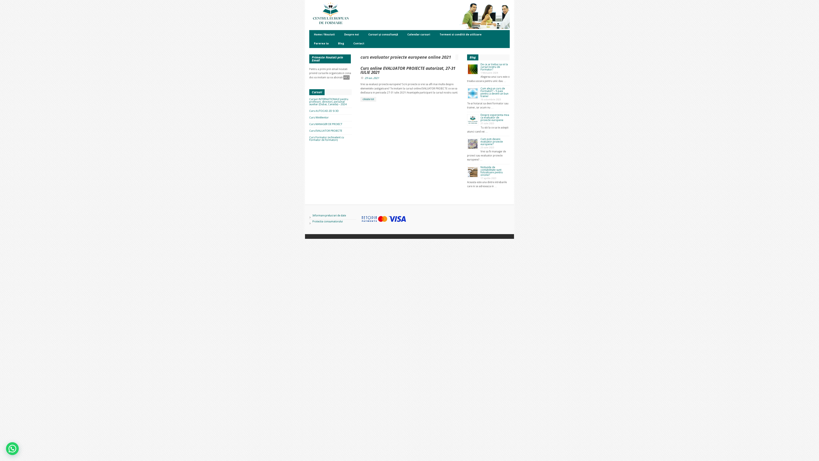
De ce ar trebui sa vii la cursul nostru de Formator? (494, 67)
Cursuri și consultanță (383, 34)
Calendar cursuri (418, 34)
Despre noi (351, 34)
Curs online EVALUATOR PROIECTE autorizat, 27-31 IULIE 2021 (407, 70)
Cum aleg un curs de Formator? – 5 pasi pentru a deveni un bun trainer (494, 92)
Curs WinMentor (319, 117)
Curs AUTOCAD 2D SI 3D (324, 111)
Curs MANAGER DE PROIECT (325, 124)
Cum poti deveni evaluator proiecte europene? (492, 141)
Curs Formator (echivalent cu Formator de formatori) (326, 139)
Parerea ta (321, 43)
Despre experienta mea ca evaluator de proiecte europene (495, 117)
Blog (341, 43)
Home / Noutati (324, 34)
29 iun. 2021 (372, 78)
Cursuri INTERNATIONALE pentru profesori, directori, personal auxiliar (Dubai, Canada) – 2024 (328, 101)
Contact (358, 43)
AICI (346, 77)
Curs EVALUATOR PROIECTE (325, 131)
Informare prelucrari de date (329, 215)
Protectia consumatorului (327, 221)
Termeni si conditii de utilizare (461, 34)
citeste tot (368, 99)
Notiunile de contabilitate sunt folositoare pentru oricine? (492, 171)
